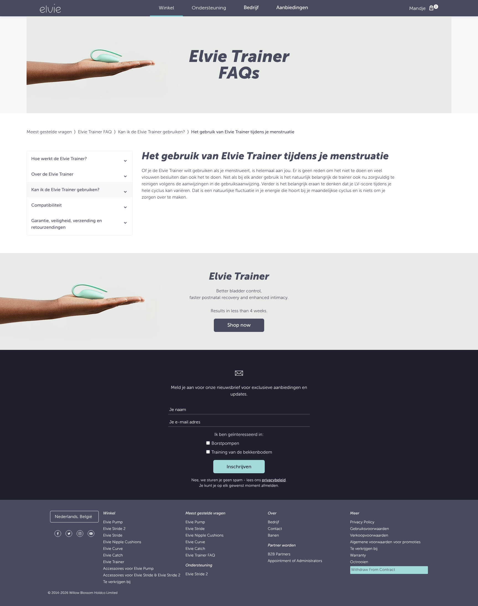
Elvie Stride (112, 536)
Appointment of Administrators (295, 561)
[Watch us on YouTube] (91, 534)
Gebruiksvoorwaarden (369, 529)
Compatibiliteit (46, 205)
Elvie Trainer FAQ (95, 131)
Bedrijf (273, 522)
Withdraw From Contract (373, 570)
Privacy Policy (362, 522)
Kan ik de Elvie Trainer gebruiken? (151, 131)
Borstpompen (224, 443)
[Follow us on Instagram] (79, 534)
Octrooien (359, 562)
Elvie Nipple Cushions (122, 542)
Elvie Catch (113, 555)
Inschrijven (239, 466)
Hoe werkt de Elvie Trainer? (59, 158)
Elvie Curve (113, 549)
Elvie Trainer (113, 562)
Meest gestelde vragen (49, 131)
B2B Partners (279, 554)
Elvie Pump (113, 522)
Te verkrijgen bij (117, 582)
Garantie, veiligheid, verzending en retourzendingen (66, 224)
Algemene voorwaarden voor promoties (385, 542)
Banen (273, 536)
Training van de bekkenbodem (241, 452)
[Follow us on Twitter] (68, 534)
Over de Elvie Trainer (52, 174)
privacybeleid (274, 480)
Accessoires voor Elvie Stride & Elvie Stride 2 (141, 575)
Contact (275, 529)
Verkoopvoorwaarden (369, 536)
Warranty (358, 555)
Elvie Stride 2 (114, 529)
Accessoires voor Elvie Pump (128, 569)
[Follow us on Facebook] (57, 534)
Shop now (239, 325)
